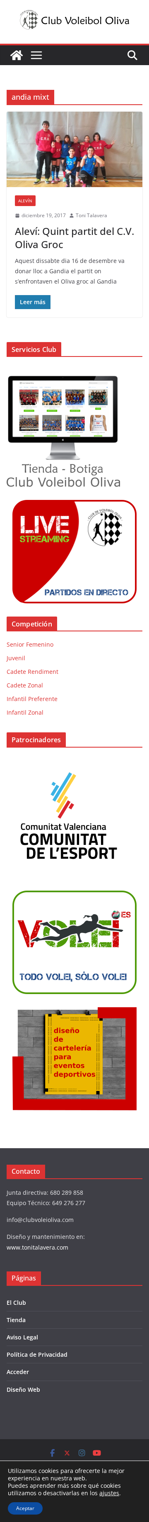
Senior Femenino (30, 644)
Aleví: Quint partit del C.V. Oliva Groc (74, 237)
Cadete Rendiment (32, 671)
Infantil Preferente (32, 699)
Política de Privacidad (37, 1354)
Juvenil (16, 658)
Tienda (16, 1320)
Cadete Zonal (25, 685)
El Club (16, 1302)
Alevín (25, 201)
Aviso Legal (22, 1337)
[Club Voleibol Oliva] (16, 55)
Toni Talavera (91, 215)
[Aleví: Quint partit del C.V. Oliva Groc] (74, 149)
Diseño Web (23, 1389)
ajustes (109, 1493)
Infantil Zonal (25, 712)
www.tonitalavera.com (37, 1247)
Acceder (18, 1372)
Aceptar (25, 1508)
